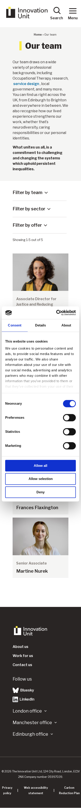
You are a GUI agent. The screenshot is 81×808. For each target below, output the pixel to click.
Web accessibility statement (36, 790)
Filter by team (28, 192)
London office (27, 711)
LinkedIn (26, 699)
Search (56, 18)
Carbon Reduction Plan (69, 790)
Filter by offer (27, 225)
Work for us (23, 656)
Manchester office (32, 722)
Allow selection (41, 479)
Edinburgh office (30, 734)
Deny (40, 492)
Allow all (40, 465)
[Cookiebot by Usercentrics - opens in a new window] (57, 313)
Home (38, 34)
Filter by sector (29, 209)
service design (26, 84)
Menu (73, 18)
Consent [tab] (14, 325)
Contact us (22, 665)
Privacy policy (7, 790)
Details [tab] (40, 325)
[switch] (69, 417)
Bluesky (27, 690)
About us (20, 647)
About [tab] (66, 325)
